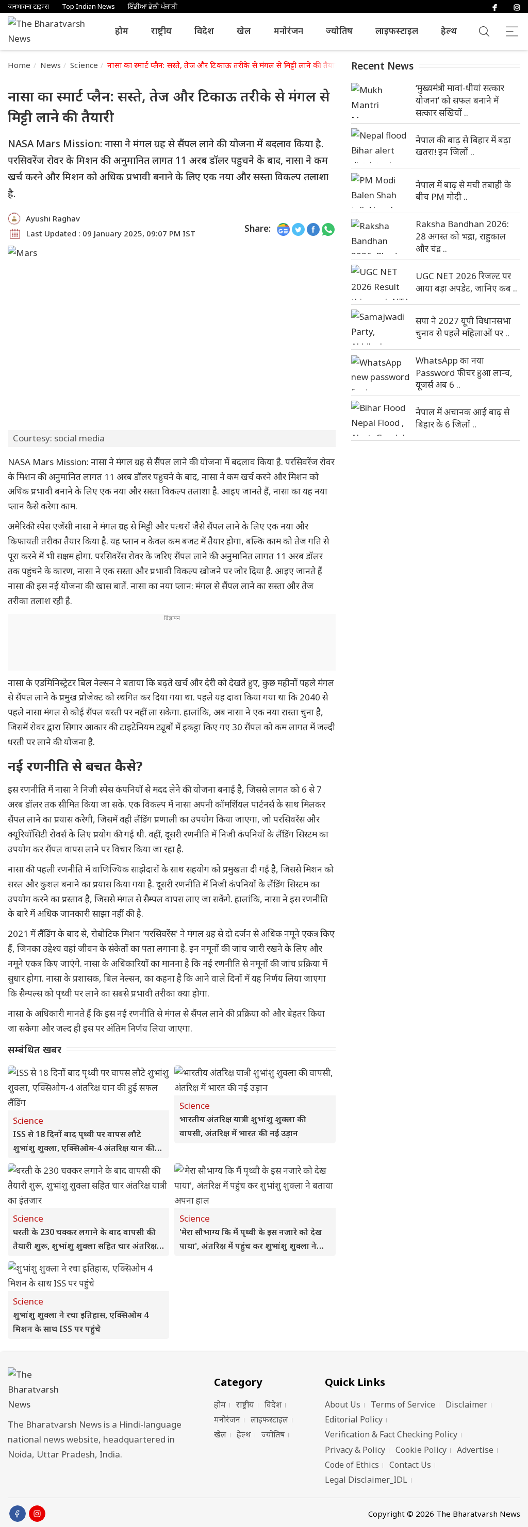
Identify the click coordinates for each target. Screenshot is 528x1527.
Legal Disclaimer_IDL (366, 1479)
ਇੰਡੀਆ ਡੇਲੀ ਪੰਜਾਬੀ (152, 6)
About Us (342, 1404)
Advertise (475, 1449)
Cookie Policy (421, 1449)
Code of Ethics (352, 1464)
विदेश (204, 31)
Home (19, 65)
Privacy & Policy (355, 1449)
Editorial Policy (354, 1419)
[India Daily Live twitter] (298, 228)
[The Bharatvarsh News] (51, 31)
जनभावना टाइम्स (28, 6)
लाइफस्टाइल (396, 31)
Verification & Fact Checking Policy (391, 1434)
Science (84, 65)
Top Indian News (88, 6)
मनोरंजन (288, 31)
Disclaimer (466, 1404)
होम (121, 31)
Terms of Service (403, 1404)
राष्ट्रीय (161, 31)
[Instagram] (517, 6)
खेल (244, 31)
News (50, 65)
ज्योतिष (339, 31)
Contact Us (410, 1464)
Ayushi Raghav (53, 218)
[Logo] (98, 1389)
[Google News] (283, 228)
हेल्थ (449, 31)
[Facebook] (494, 6)
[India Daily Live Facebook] (313, 228)
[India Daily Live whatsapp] (328, 228)
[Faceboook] (17, 1513)
